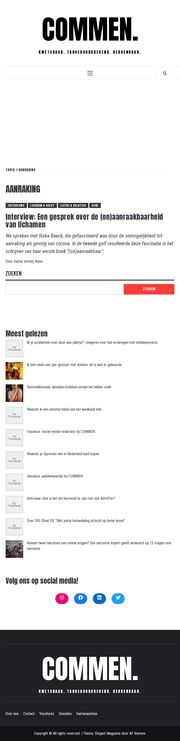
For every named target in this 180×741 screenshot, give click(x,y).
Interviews (16, 205)
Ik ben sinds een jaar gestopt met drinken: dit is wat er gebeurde (74, 365)
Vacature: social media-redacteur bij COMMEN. (61, 431)
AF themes (137, 733)
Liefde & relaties (73, 205)
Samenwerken (86, 713)
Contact (29, 713)
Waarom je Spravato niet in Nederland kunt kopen (63, 454)
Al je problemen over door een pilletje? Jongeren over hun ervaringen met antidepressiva (92, 342)
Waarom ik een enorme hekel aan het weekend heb (64, 409)
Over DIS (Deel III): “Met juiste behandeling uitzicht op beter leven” (76, 520)
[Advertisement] (90, 118)
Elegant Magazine (108, 733)
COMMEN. (90, 29)
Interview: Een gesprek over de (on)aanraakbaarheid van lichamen (84, 221)
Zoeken (14, 273)
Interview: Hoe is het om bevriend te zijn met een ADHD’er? (71, 498)
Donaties (65, 713)
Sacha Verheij (24, 261)
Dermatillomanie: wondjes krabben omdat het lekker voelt (69, 387)
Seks (95, 205)
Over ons (12, 713)
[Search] (165, 73)
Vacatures (46, 713)
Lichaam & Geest (42, 205)
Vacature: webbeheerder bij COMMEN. (55, 476)
